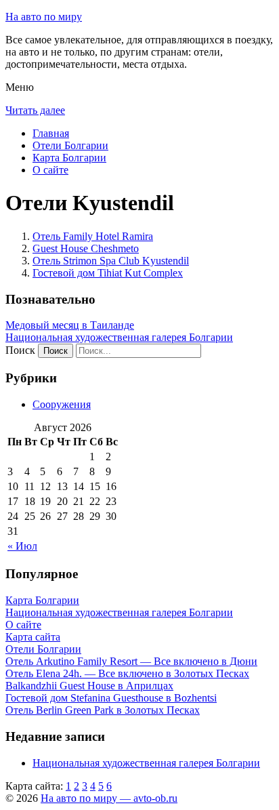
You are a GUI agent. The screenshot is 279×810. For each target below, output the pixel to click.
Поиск (20, 350)
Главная (51, 133)
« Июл (22, 546)
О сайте (50, 170)
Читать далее (35, 110)
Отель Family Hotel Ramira (93, 236)
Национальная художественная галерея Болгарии (119, 337)
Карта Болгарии (69, 157)
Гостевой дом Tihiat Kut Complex (108, 273)
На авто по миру (43, 16)
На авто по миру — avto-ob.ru (109, 798)
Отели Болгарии (70, 145)
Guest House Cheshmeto (86, 248)
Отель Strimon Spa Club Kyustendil (111, 260)
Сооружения (62, 404)
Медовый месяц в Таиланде (69, 325)
